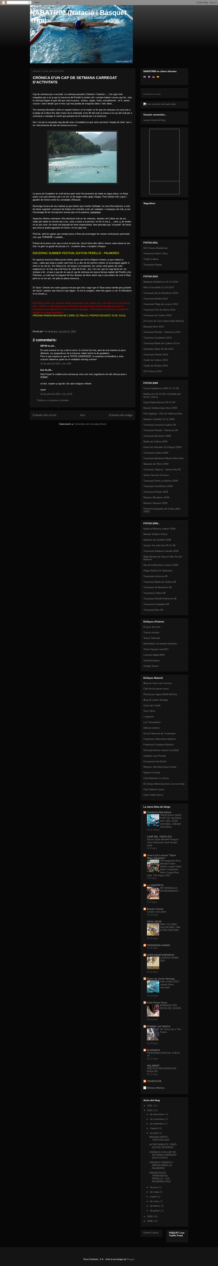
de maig (154, 1191)
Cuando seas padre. (157, 911)
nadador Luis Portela (154, 755)
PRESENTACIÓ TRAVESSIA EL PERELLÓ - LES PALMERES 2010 (160, 1177)
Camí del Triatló (151, 705)
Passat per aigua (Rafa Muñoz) (160, 694)
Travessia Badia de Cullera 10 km (161, 343)
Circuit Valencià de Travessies (159, 733)
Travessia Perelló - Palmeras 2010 (162, 332)
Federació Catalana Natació (158, 744)
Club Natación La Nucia (156, 778)
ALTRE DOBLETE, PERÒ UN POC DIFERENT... (163, 1146)
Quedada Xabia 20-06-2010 (158, 349)
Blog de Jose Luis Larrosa (157, 683)
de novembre (157, 1119)
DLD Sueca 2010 (152, 371)
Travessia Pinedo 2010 (155, 354)
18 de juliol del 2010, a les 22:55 (56, 394)
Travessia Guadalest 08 (156, 604)
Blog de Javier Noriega (155, 699)
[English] (145, 76)
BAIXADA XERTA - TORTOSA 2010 (159, 1138)
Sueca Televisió (151, 638)
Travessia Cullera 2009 (155, 452)
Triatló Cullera (150, 259)
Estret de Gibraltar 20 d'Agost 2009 (162, 447)
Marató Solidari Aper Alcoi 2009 (160, 408)
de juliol (154, 1133)
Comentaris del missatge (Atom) (90, 424)
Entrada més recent (44, 415)
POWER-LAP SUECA (158, 1026)
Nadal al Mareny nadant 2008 (159, 528)
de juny (154, 1187)
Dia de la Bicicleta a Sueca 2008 (160, 565)
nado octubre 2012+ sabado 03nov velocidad (170, 984)
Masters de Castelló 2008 (157, 539)
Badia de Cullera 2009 (155, 441)
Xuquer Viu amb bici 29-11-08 (159, 545)
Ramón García (155, 909)
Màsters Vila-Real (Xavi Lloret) (159, 767)
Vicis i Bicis (149, 711)
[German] (154, 76)
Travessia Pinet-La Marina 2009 (160, 480)
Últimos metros (151, 727)
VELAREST (153, 1065)
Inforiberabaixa (151, 660)
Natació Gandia (151, 772)
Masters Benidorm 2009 (156, 497)
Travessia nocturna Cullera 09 (159, 424)
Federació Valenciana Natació (159, 739)
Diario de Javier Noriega (161, 978)
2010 (150, 1110)
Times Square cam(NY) (156, 649)
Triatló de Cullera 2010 (155, 360)
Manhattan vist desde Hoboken (160, 643)
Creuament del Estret (154, 761)
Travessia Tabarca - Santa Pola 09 (162, 469)
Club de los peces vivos (156, 688)
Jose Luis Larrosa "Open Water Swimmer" (161, 856)
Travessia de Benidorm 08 (157, 587)
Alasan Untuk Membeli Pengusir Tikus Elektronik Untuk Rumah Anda (163, 842)
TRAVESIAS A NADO (158, 945)
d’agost (154, 1128)
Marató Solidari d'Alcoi (155, 534)
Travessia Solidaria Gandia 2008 (160, 551)
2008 (150, 1221)
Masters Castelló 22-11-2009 (159, 419)
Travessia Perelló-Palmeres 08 (159, 598)
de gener (155, 1210)
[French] (150, 76)
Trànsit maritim (151, 632)
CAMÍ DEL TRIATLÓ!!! (159, 836)
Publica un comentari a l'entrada (52, 400)
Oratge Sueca (150, 666)
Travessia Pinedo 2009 (155, 491)
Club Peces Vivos (157, 1002)
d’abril (153, 1196)
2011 (150, 1105)
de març (155, 1201)
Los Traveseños (152, 722)
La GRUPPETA (155, 885)
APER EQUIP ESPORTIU (160, 955)
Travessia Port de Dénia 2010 (159, 309)
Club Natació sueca (153, 789)
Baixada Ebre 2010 (153, 326)
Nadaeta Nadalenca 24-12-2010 (160, 281)
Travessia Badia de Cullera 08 (159, 581)
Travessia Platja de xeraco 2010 (160, 304)
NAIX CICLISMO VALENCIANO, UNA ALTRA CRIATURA (170, 927)
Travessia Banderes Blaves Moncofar (163, 458)
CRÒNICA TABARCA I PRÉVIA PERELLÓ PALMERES (161, 1165)
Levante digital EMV (154, 654)
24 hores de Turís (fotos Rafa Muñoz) (163, 321)
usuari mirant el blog (154, 120)
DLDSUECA (153, 1050)
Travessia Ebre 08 (153, 609)
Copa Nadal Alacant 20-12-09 (159, 402)
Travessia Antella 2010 (155, 298)
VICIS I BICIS (154, 921)
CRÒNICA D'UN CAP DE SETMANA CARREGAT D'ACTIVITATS (163, 1155)
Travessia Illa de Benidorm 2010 (160, 293)
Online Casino (151, 1232)
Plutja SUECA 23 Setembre (158, 570)
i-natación (148, 716)
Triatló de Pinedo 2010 (155, 365)
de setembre (157, 1123)
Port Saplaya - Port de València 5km (162, 413)
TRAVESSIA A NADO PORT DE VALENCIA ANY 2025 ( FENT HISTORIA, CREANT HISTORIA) (170, 821)
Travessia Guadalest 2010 (157, 337)
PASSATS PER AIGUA (159, 812)
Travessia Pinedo (152, 264)
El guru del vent (151, 626)
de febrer (155, 1205)
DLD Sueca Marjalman (155, 248)
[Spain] (158, 76)
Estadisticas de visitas (152, 94)
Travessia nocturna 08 (155, 576)
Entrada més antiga (121, 415)
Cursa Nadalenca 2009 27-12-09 (161, 388)
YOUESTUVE (154, 1081)
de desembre (157, 1114)
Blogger (130, 1259)
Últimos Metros (156, 1087)
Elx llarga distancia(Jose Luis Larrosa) (163, 783)
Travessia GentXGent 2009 (158, 486)
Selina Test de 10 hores (156, 475)
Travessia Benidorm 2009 (157, 436)
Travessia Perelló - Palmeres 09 (160, 430)
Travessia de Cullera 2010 (157, 315)
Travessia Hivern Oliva (155, 253)
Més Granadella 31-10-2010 (158, 287)
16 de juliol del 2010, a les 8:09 (55, 363)
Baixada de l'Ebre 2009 (155, 463)
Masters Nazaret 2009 (155, 503)
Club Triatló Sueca (153, 794)
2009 (150, 1216)
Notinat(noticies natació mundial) (161, 750)
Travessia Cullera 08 (154, 593)
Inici (82, 415)
